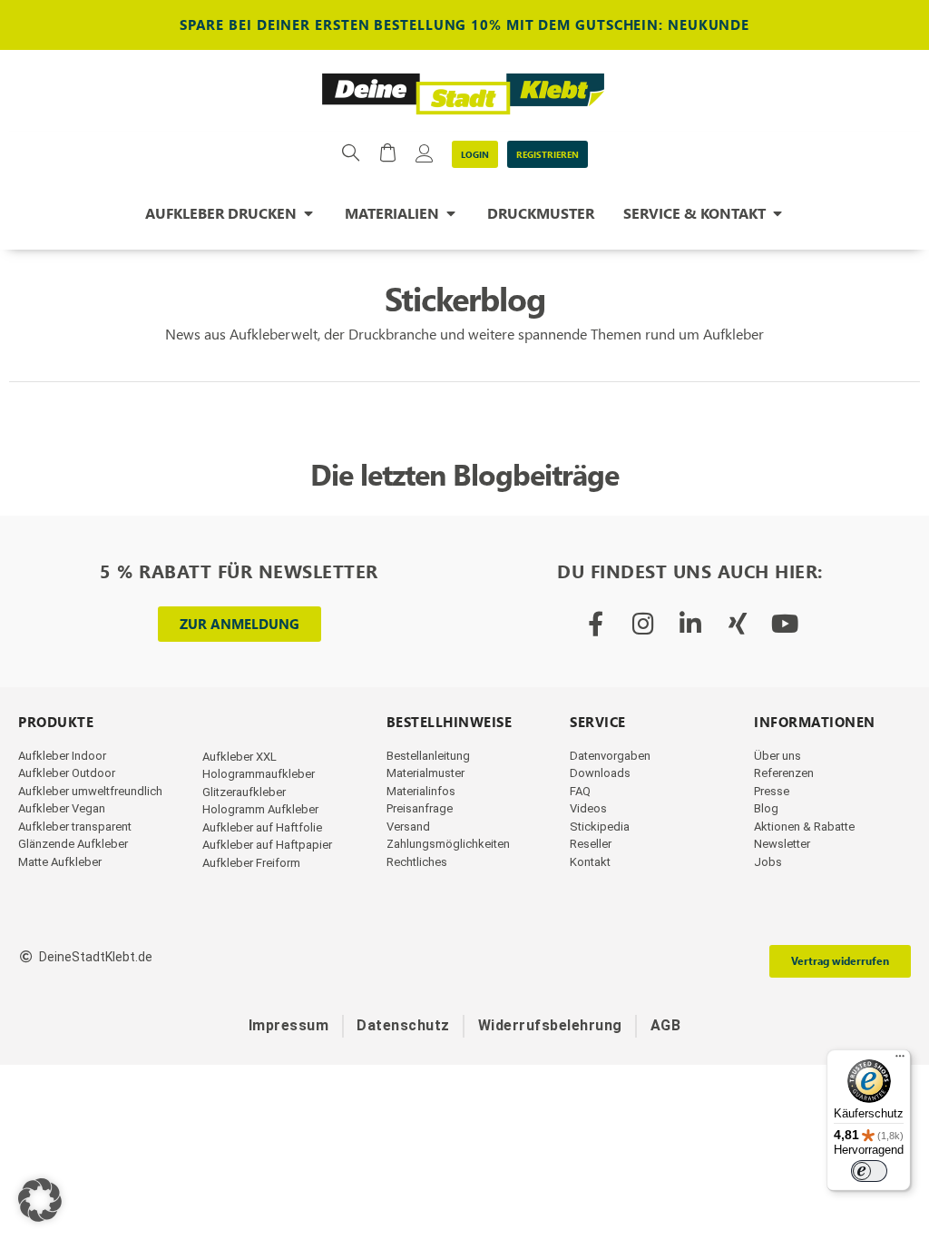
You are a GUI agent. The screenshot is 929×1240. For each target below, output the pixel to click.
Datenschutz (403, 1025)
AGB (665, 1025)
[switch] (869, 1171)
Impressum (289, 1025)
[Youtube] (784, 623)
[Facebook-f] (595, 623)
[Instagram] (643, 623)
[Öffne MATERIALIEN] (451, 213)
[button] (40, 1200)
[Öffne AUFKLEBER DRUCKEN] (308, 213)
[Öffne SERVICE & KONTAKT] (777, 213)
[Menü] (900, 1060)
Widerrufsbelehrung (550, 1025)
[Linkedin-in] (690, 623)
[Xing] (737, 623)
